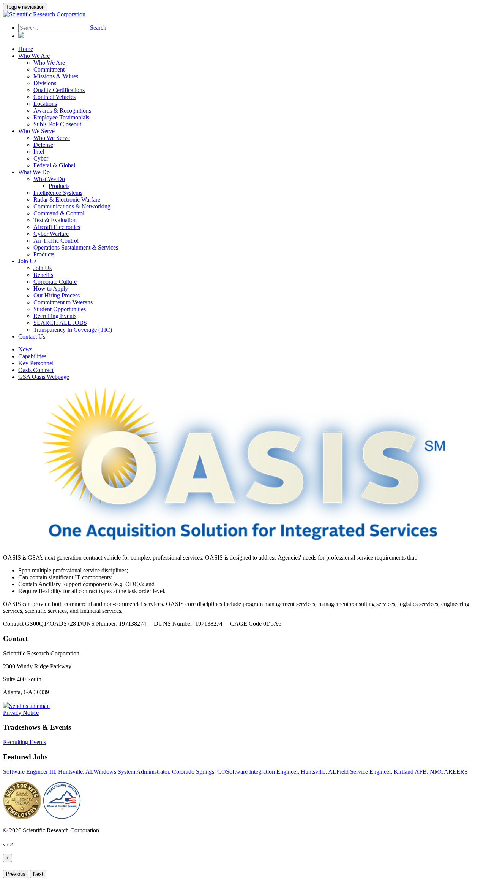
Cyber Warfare (51, 234)
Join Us (27, 261)
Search (98, 27)
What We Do (34, 172)
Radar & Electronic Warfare (66, 199)
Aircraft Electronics (56, 227)
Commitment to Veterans (63, 302)
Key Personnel (36, 363)
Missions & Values (55, 76)
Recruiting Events (54, 316)
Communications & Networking (71, 206)
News (25, 349)
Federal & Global (54, 165)
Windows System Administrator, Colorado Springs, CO (159, 771)
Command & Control (58, 213)
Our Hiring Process (56, 295)
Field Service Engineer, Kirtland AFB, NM (388, 771)
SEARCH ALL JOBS (60, 323)
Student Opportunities (59, 309)
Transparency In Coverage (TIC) (72, 329)
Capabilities (32, 356)
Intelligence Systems (57, 192)
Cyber (40, 158)
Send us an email (29, 706)
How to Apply (50, 288)
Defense (43, 145)
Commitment (49, 69)
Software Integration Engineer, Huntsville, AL (281, 771)
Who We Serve (36, 131)
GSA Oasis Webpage (43, 377)
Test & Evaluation (55, 220)
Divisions (44, 83)
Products (59, 186)
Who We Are (34, 55)
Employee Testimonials (61, 117)
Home (25, 49)
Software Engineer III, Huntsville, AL (48, 771)
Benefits (43, 275)
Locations (45, 103)
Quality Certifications (59, 90)
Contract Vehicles (54, 97)
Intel (38, 151)
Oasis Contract (36, 370)
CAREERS (454, 771)
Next (38, 874)
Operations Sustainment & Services (75, 247)
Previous (15, 874)
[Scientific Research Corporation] (44, 14)
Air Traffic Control (56, 240)
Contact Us (31, 336)
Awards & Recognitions (62, 110)
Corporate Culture (55, 281)
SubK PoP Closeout (57, 124)
